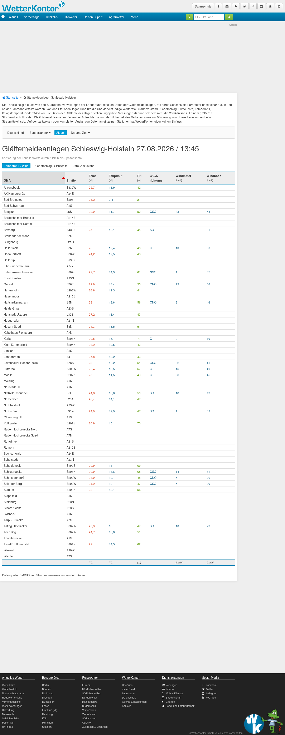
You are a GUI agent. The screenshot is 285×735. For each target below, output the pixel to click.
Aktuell (13, 17)
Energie (170, 701)
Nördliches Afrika (92, 689)
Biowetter (71, 17)
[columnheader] (33, 178)
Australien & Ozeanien (95, 726)
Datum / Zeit (79, 132)
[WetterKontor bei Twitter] (245, 6)
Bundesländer (39, 132)
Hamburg (47, 714)
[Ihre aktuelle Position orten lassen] (189, 17)
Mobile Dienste (174, 693)
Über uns (127, 685)
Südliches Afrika (91, 693)
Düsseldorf (48, 701)
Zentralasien (89, 714)
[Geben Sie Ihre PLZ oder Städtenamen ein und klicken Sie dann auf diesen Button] (229, 17)
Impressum (128, 693)
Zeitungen (171, 685)
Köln (44, 718)
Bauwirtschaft (173, 697)
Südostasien (89, 718)
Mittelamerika (89, 701)
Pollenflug (8, 722)
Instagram (211, 693)
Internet (170, 689)
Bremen (46, 689)
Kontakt (126, 705)
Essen (45, 705)
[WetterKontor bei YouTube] (270, 6)
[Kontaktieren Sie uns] (227, 6)
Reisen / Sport (93, 17)
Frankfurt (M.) (49, 710)
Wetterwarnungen (12, 705)
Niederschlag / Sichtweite (51, 166)
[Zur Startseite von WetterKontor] (3, 17)
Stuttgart (47, 726)
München (47, 722)
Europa (86, 685)
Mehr (134, 17)
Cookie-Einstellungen (134, 701)
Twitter (209, 689)
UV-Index (7, 726)
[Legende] (218, 6)
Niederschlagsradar (13, 693)
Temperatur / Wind (16, 166)
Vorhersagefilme (11, 701)
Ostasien (87, 722)
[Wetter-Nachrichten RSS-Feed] (236, 6)
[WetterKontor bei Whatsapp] (279, 6)
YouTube (211, 697)
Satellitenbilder (10, 718)
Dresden (47, 697)
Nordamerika (89, 697)
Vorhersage (31, 17)
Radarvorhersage (12, 697)
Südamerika (89, 705)
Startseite (12, 97)
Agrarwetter (116, 17)
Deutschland (15, 132)
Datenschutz (203, 6)
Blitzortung (8, 710)
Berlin (45, 685)
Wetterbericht (9, 689)
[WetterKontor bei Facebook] (253, 6)
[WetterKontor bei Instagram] (261, 6)
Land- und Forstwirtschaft (180, 705)
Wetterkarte (8, 685)
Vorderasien (89, 710)
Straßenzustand (84, 166)
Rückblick (52, 17)
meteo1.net (128, 689)
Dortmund (47, 693)
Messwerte (8, 714)
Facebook (211, 685)
